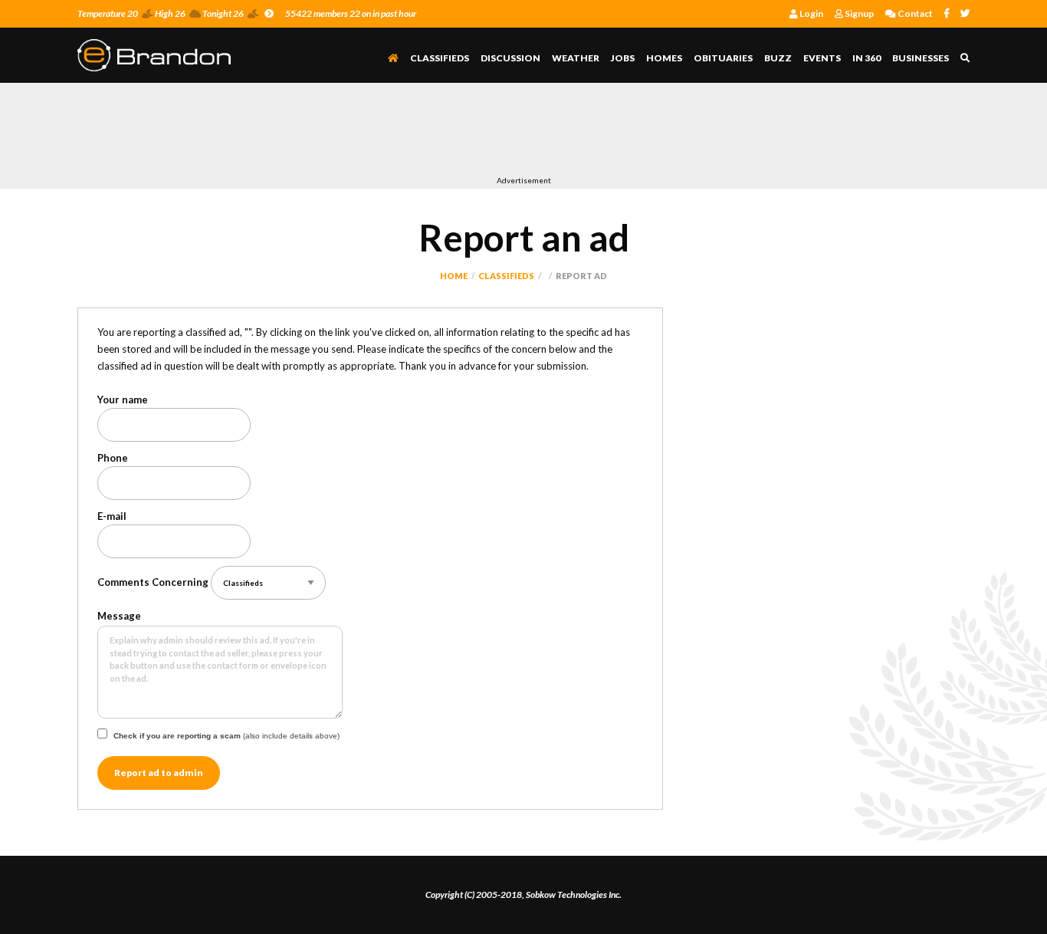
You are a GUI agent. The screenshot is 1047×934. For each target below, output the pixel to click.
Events (822, 58)
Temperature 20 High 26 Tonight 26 (160, 13)
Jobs (623, 58)
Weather (575, 58)
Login (810, 13)
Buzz (778, 58)
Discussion (510, 58)
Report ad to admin (158, 772)
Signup (858, 13)
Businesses (920, 58)
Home (454, 276)
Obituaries (723, 58)
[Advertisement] (356, 132)
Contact (914, 13)
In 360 (866, 58)
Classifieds (439, 58)
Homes (664, 58)
